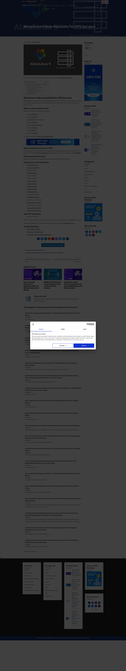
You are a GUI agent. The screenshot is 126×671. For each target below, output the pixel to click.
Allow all (84, 345)
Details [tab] (63, 329)
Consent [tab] (41, 329)
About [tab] (84, 329)
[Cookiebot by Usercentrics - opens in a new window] (87, 324)
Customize (62, 345)
